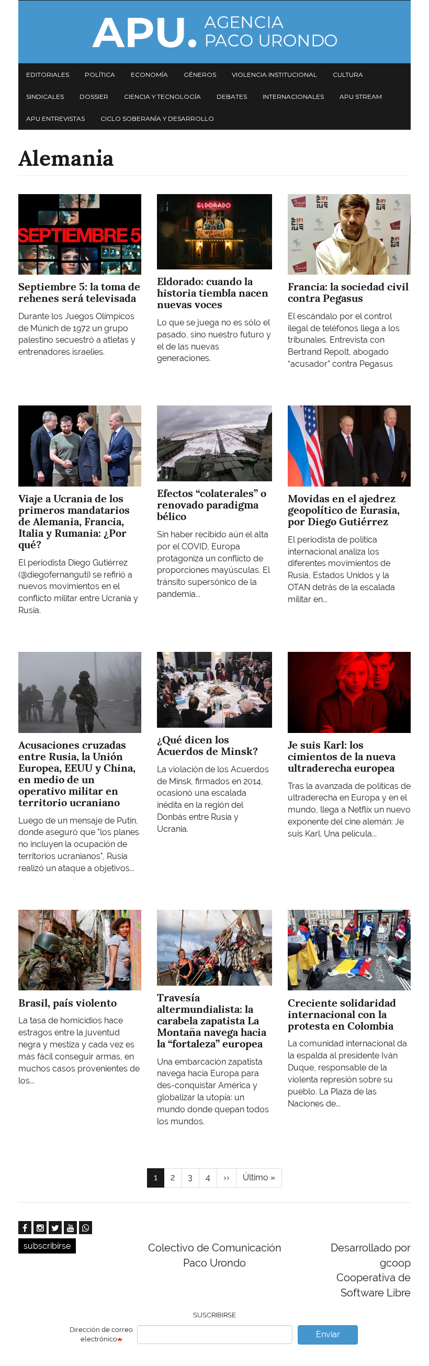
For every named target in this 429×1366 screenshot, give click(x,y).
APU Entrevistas (55, 118)
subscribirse (47, 1246)
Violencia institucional (274, 74)
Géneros (200, 74)
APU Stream (361, 96)
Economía (149, 74)
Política (100, 74)
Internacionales (293, 96)
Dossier (94, 96)
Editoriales (47, 74)
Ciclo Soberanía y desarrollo (157, 118)
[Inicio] (214, 32)
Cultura (348, 74)
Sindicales (45, 96)
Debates (232, 96)
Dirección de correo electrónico (101, 1335)
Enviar (328, 1334)
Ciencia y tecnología (162, 96)
